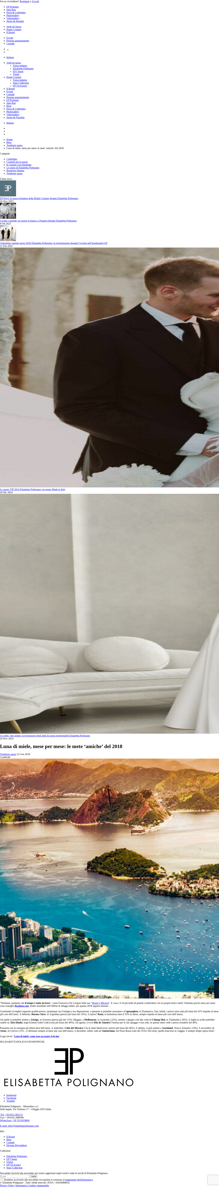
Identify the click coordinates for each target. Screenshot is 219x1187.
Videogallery (12, 18)
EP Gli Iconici (20, 85)
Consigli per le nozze (17, 162)
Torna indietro (20, 65)
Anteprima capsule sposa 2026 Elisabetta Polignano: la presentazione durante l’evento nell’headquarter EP (53, 243)
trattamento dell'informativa (79, 1179)
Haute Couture (13, 29)
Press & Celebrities (16, 12)
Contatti (10, 43)
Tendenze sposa (14, 173)
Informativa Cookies (25, 1185)
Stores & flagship (15, 21)
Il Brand (10, 32)
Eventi (9, 37)
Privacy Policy (7, 1185)
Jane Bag (11, 9)
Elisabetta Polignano (23, 68)
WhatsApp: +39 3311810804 (14, 1120)
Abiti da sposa (13, 62)
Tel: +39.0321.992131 (11, 1114)
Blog (8, 106)
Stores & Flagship (15, 117)
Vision (16, 74)
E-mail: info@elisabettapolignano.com (19, 1125)
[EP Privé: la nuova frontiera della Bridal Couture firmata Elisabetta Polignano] (8, 195)
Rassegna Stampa (15, 170)
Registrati (24, 1)
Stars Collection (21, 83)
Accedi (35, 1)
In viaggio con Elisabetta (18, 164)
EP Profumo (12, 6)
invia (34, 1176)
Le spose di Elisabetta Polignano (22, 167)
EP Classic (18, 71)
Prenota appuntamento (17, 40)
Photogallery (12, 15)
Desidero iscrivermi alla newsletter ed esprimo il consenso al (48, 1179)
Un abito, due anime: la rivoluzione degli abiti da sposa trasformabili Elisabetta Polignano (45, 735)
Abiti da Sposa (13, 26)
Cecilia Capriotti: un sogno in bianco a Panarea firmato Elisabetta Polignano (38, 220)
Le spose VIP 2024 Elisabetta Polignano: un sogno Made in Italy (32, 489)
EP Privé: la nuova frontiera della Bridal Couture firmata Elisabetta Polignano (39, 198)
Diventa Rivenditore (16, 1145)
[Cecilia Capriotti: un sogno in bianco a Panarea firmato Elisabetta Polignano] (8, 218)
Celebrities (11, 159)
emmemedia (43, 1185)
